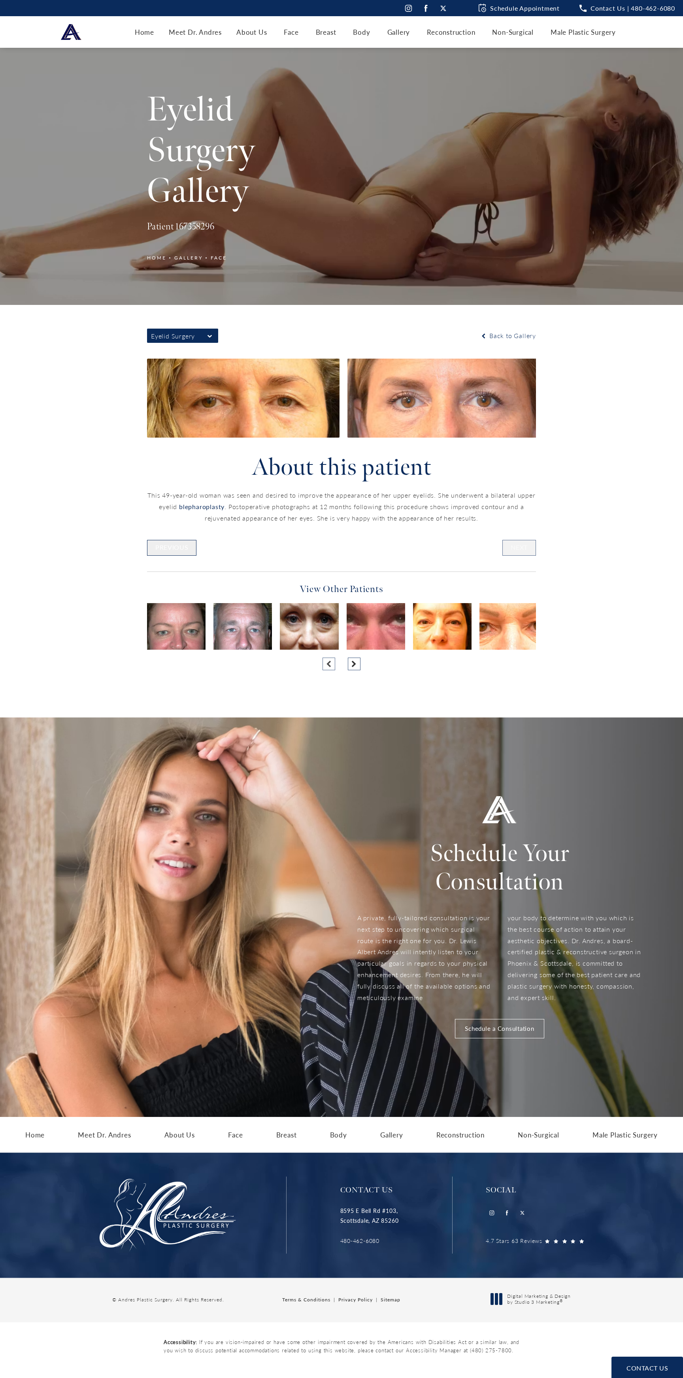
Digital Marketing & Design (539, 1299)
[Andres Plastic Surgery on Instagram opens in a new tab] (408, 8)
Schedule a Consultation (499, 1028)
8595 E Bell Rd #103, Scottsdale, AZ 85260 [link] (369, 1215)
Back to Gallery (511, 335)
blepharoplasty (202, 506)
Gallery (188, 257)
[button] (627, 8)
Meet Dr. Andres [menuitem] (195, 32)
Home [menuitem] (144, 32)
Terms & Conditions (306, 1299)
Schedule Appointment (525, 8)
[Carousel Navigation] (341, 660)
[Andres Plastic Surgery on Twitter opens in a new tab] (443, 8)
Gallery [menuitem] (398, 32)
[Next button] (354, 664)
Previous (171, 547)
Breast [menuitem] (326, 32)
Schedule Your (499, 868)
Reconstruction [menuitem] (451, 32)
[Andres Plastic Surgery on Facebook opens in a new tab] (426, 8)
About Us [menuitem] (251, 32)
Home (156, 257)
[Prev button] (329, 664)
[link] (369, 1241)
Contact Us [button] (647, 1367)
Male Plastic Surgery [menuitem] (583, 32)
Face (219, 257)
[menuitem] (408, 8)
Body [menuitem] (361, 32)
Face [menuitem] (291, 32)
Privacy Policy (355, 1299)
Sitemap (390, 1299)
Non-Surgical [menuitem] (513, 32)
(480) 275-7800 (491, 1350)
